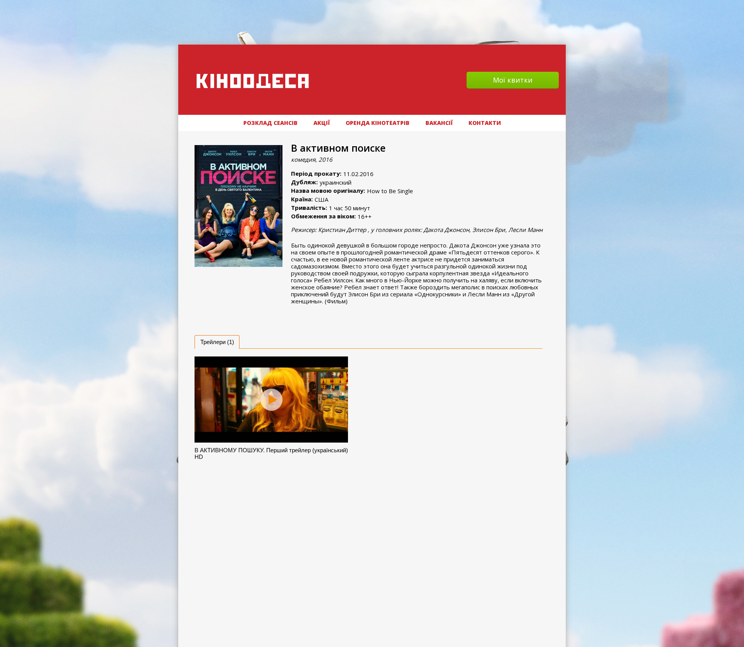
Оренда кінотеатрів (378, 122)
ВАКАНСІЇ (439, 122)
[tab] (217, 342)
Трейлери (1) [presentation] (217, 342)
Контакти (484, 122)
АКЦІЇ (321, 122)
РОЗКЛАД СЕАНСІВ (270, 122)
